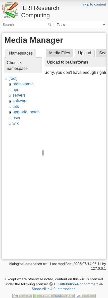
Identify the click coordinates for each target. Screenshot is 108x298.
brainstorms (23, 84)
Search (50, 24)
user (16, 118)
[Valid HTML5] (86, 295)
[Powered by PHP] (65, 295)
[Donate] (43, 295)
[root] (13, 78)
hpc (16, 90)
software (20, 101)
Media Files (59, 53)
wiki (16, 123)
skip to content (94, 4)
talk (16, 106)
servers (19, 95)
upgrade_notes (26, 112)
